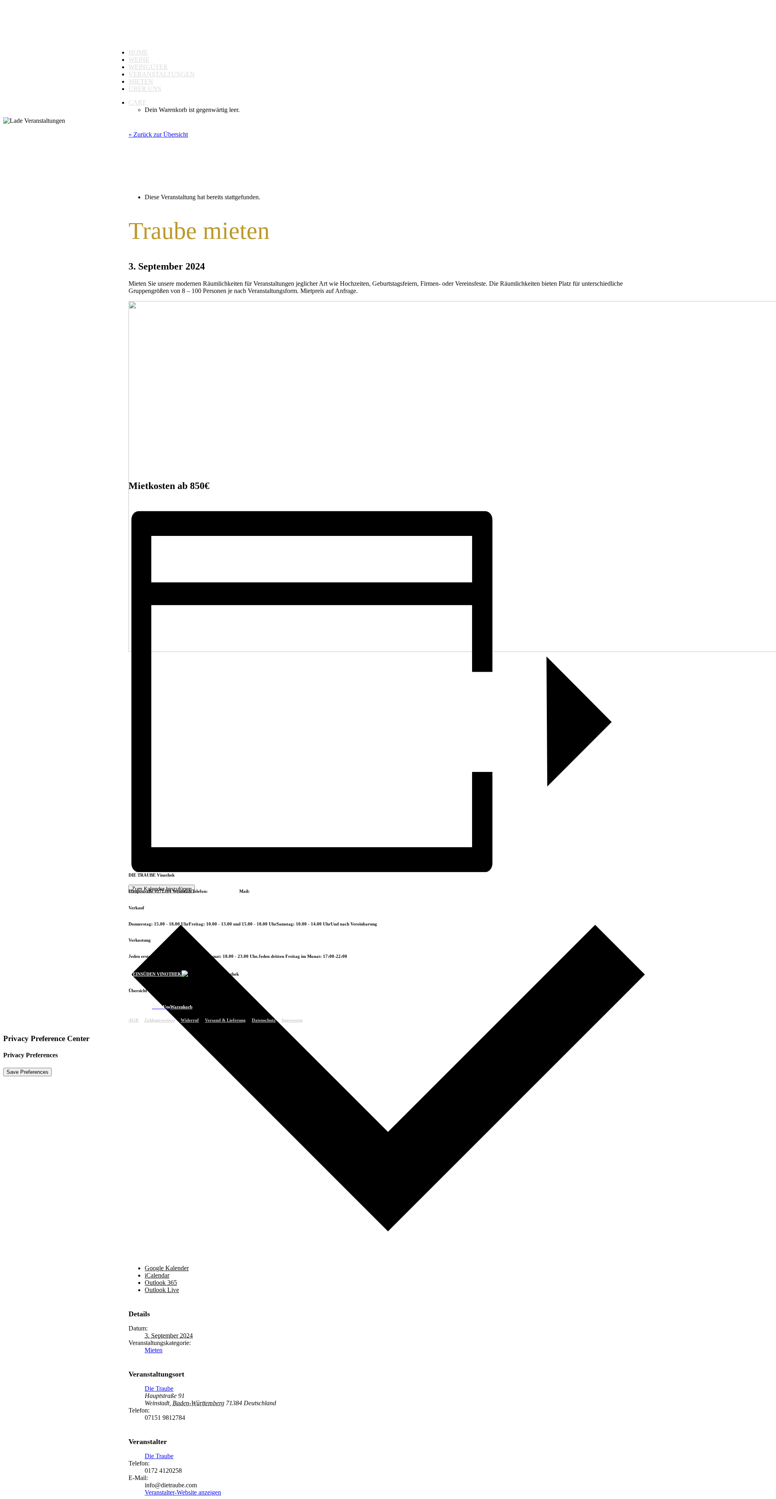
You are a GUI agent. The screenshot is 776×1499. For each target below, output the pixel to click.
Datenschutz (264, 1020)
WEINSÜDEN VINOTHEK (155, 974)
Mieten (141, 81)
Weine (139, 59)
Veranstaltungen (162, 74)
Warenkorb (181, 1006)
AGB (133, 1020)
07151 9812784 (224, 891)
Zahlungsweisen (159, 1020)
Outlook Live (162, 1289)
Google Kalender (167, 1268)
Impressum (292, 1020)
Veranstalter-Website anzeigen (183, 1492)
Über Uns (145, 88)
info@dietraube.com (271, 891)
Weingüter (148, 66)
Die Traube (159, 1388)
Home (138, 52)
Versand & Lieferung (225, 1020)
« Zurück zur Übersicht (158, 134)
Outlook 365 (161, 1282)
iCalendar (157, 1275)
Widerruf (190, 1020)
